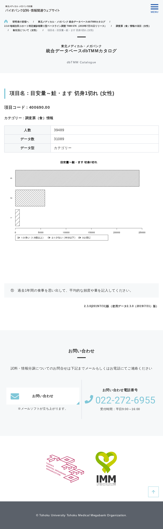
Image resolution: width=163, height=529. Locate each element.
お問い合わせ (42, 396)
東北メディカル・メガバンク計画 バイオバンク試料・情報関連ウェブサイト (32, 8)
